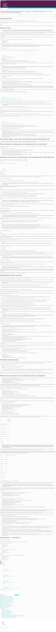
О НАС (3, 622)
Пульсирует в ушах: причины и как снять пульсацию (7, 602)
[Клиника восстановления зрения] (3, 1)
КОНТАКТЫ (3, 624)
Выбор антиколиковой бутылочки (6, 614)
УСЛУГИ (3, 623)
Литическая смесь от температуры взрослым (6, 597)
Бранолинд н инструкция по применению (7, 122)
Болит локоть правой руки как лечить (7, 56)
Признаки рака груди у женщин (8, 570)
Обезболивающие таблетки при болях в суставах (6, 599)
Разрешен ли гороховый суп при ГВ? (7, 612)
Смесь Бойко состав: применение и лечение (9, 576)
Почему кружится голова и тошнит (5, 604)
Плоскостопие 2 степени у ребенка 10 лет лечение (8, 98)
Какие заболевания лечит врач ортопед (9, 582)
